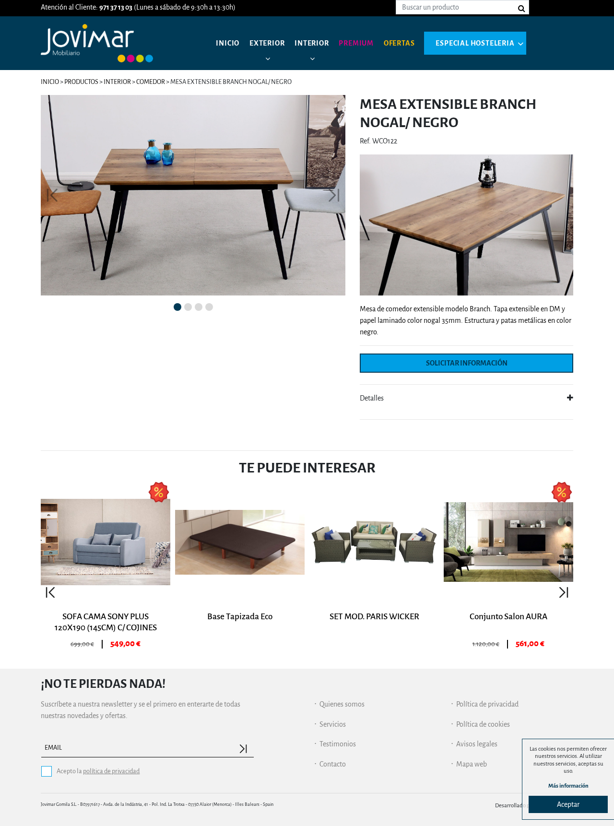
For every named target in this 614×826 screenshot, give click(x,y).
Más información (568, 786)
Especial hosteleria (475, 43)
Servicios (332, 724)
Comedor (150, 81)
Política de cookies (483, 724)
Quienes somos (342, 704)
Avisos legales (476, 744)
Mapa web (471, 764)
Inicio (227, 43)
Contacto (332, 764)
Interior (312, 43)
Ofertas (399, 43)
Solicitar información (467, 363)
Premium (356, 43)
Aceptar (568, 804)
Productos (81, 81)
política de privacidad (111, 771)
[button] (52, 195)
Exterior (266, 43)
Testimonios (337, 744)
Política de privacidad (487, 704)
